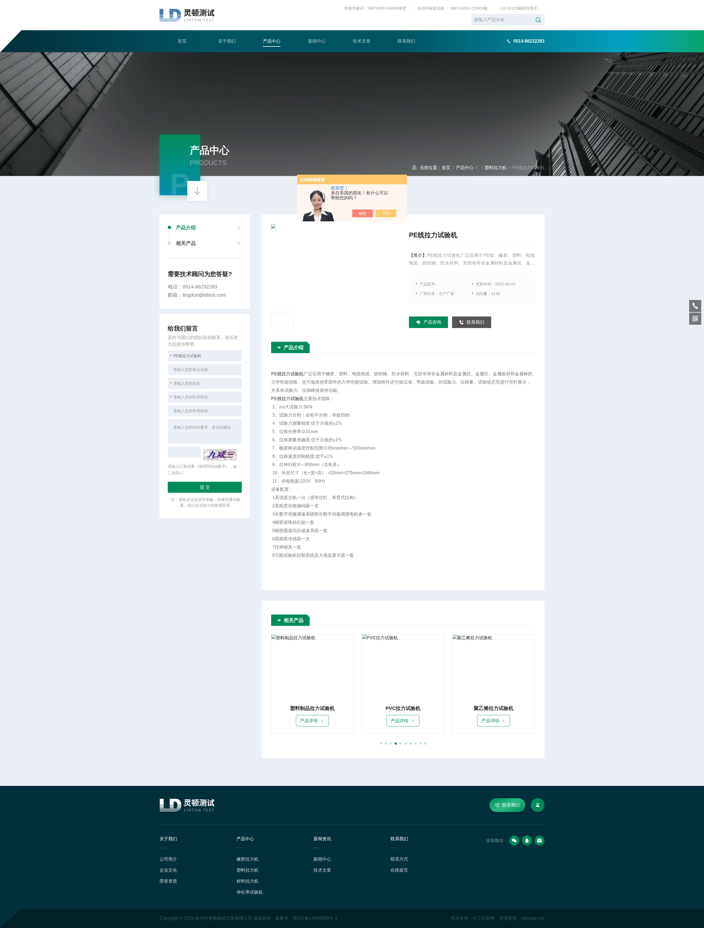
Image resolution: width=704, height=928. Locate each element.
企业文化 (168, 870)
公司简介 (168, 859)
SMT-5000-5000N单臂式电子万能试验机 (389, 8)
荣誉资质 (168, 881)
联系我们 (406, 41)
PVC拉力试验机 (403, 708)
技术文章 (361, 41)
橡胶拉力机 (247, 859)
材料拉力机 (247, 881)
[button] (381, 743)
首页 (182, 41)
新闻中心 (317, 41)
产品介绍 (186, 227)
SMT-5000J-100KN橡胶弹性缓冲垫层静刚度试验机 (472, 8)
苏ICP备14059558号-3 (315, 918)
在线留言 (399, 870)
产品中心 (271, 41)
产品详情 (309, 720)
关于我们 (227, 41)
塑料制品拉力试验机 (312, 708)
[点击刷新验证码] (220, 454)
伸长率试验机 (250, 892)
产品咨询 (432, 322)
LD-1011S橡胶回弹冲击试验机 (522, 8)
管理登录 (508, 918)
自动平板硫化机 (430, 8)
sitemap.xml (532, 918)
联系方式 (399, 859)
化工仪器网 (484, 918)
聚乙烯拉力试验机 (493, 708)
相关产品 (186, 243)
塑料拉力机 (496, 167)
